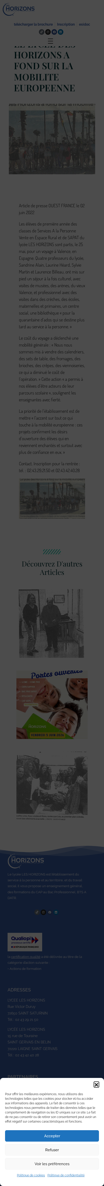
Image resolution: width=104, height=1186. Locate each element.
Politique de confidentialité (66, 1175)
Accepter (52, 1136)
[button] (96, 1084)
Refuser (52, 1150)
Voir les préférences (52, 1164)
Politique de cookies (31, 1175)
